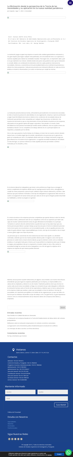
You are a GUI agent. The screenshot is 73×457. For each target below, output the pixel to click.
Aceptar (59, 454)
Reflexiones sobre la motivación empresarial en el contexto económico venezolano (31, 323)
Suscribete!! (61, 405)
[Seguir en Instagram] (18, 439)
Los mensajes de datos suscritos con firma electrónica (23, 328)
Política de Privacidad (14, 412)
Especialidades (12, 422)
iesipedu (12, 11)
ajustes (50, 455)
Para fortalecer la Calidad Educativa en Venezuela (21, 315)
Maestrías (10, 424)
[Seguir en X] (12, 439)
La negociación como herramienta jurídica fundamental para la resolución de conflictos (32, 326)
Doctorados (11, 426)
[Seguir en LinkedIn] (21, 439)
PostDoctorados (12, 428)
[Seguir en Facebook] (9, 439)
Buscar (63, 307)
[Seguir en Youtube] (15, 439)
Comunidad (28, 11)
